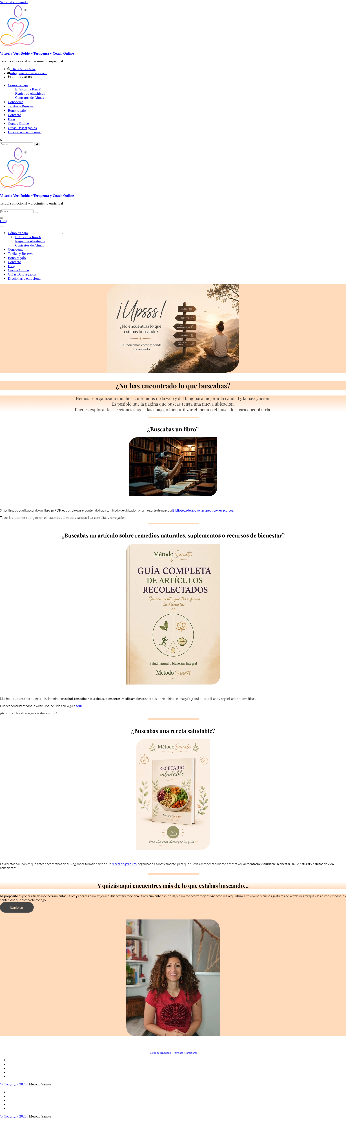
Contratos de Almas (29, 97)
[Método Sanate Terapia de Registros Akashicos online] (173, 26)
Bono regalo (17, 110)
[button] (29, 85)
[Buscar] (1, 140)
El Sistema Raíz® (28, 89)
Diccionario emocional (24, 132)
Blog (11, 119)
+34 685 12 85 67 (23, 69)
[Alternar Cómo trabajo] (62, 232)
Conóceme (15, 102)
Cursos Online (18, 123)
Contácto (14, 115)
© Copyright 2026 (13, 1084)
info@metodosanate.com (28, 73)
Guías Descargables (22, 128)
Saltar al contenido (14, 2)
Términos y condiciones (185, 1052)
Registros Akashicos (30, 93)
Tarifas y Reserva (21, 106)
